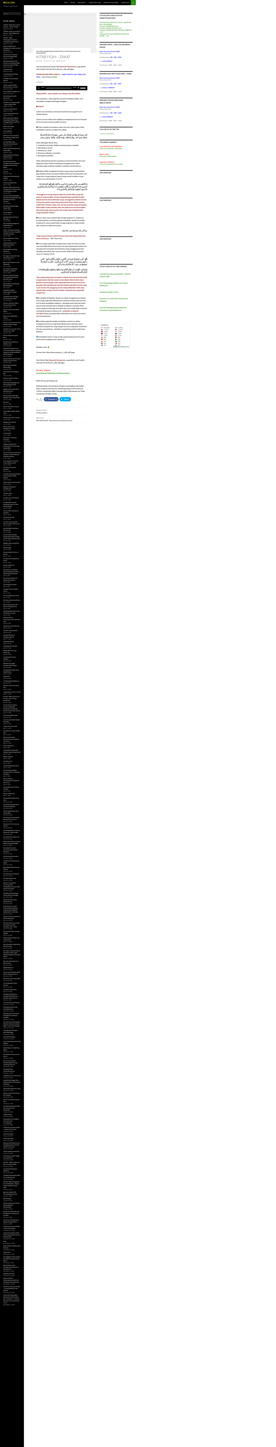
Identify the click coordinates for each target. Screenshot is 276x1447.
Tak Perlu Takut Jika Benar (10, 630)
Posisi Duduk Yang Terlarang (11, 1002)
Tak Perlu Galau (7, 493)
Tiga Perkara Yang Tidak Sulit (11, 626)
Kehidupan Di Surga (8, 517)
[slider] (83, 88)
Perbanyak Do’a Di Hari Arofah (11, 482)
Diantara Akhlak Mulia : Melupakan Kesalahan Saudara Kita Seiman (12, 48)
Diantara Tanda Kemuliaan (10, 378)
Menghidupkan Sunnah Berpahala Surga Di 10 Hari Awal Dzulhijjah (10, 504)
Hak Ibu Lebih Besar (8, 565)
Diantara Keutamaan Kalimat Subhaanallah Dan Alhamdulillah (11, 1205)
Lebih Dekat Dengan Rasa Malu (12, 1088)
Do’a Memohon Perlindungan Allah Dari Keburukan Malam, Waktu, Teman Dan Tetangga (11, 1024)
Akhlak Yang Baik (8, 756)
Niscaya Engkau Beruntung (11, 595)
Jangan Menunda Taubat (10, 726)
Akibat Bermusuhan (9, 1273)
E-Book (72, 2)
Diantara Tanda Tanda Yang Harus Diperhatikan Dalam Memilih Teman (10, 277)
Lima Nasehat (7, 433)
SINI (55, 77)
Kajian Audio (125, 2)
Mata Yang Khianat (8, 745)
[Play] (39, 88)
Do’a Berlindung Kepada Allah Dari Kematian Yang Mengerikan (11, 1108)
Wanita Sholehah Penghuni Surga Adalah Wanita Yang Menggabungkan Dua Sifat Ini (11, 120)
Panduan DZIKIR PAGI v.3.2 (109, 26)
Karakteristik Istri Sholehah (11, 498)
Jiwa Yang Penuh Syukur (10, 584)
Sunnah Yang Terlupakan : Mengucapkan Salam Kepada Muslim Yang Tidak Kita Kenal (11, 536)
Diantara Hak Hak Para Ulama (11, 417)
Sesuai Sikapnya (7, 212)
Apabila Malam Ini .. (8, 967)
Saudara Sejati (7, 547)
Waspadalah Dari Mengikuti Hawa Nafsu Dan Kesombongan (11, 1121)
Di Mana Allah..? (41, 411)
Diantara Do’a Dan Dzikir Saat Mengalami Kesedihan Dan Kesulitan (11, 1213)
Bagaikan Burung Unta (9, 422)
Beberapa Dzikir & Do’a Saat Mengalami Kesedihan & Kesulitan (11, 1015)
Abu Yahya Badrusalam (45, 51)
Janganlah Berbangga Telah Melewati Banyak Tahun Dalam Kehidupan (12, 1082)
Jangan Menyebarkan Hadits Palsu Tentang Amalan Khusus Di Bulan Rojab (11, 1235)
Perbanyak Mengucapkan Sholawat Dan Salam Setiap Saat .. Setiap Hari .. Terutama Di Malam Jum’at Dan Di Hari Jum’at (11, 1299)
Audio (40, 61)
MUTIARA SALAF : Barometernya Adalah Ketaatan (54, 419)
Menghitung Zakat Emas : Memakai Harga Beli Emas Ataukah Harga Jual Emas (10, 996)
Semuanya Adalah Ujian (10, 183)
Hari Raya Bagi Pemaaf (9, 878)
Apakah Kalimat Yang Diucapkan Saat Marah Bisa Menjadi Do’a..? (10, 1267)
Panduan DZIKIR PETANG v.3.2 (110, 28)
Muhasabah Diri (7, 131)
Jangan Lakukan (7, 1114)
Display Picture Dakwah (111, 2)
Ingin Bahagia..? (7, 1198)
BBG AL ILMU (9, 2)
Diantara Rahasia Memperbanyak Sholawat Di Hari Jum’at (11, 780)
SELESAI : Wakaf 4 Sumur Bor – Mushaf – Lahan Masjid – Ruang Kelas (12, 698)
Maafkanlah (6, 676)
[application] (61, 88)
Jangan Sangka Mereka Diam (11, 1151)
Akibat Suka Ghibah (8, 126)
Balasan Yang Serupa (9, 793)
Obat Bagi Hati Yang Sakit (10, 646)
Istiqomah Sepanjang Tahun (11, 766)
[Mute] (78, 88)
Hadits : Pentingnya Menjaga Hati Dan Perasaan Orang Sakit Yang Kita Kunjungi (11, 232)
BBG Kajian (81, 2)
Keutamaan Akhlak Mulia (10, 715)
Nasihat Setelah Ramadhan (11, 856)
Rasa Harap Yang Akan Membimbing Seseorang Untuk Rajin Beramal (10, 1062)
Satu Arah (6, 402)
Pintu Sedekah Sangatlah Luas (11, 91)
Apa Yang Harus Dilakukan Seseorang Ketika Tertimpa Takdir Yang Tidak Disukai (11, 571)
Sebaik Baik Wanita (8, 641)
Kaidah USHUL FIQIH (95, 2)
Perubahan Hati (7, 761)
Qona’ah (5, 172)
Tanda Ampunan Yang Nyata (11, 874)
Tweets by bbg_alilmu (107, 133)
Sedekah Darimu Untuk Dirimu (12, 1075)
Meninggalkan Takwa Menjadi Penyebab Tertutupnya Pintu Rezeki (11, 1259)
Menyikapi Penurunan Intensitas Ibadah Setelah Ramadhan (10, 850)
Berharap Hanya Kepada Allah (11, 978)
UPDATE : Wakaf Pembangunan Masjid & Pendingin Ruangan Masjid (10, 39)
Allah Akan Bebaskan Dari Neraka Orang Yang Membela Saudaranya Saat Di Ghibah (11, 63)
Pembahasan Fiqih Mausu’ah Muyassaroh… (53, 373)
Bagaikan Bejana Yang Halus (11, 543)
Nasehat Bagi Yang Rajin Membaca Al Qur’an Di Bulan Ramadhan (11, 772)
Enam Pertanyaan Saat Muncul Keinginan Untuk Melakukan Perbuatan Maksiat (12, 454)
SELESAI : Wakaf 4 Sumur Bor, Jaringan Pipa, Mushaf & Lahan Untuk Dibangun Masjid (11, 189)
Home (66, 2)
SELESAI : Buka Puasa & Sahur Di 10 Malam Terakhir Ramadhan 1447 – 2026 (11, 925)
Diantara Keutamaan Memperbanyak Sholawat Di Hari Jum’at (11, 739)
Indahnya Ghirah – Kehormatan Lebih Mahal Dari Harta (11, 619)
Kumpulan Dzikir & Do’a (109, 292)
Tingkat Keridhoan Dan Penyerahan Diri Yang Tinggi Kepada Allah (11, 446)
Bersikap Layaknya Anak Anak (11, 600)
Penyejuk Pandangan (9, 1037)
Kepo (4, 1241)
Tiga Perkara (6, 1252)
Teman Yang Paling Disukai (10, 113)
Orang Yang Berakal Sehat (10, 74)
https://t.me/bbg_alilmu (108, 156)
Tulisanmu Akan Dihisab (10, 109)
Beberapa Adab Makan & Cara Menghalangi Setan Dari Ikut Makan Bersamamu (11, 1145)
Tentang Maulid (7, 69)
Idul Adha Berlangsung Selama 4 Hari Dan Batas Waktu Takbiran (12, 476)
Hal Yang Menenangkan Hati (11, 837)
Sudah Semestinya (8, 1138)
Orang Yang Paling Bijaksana (11, 681)
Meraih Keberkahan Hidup (10, 238)
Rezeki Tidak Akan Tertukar (11, 406)
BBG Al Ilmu (62, 61)
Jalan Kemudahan (8, 1134)
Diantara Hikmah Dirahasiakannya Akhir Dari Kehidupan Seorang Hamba (11, 1280)
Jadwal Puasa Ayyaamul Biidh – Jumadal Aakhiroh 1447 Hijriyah (11, 1288)
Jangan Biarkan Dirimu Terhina (12, 692)
